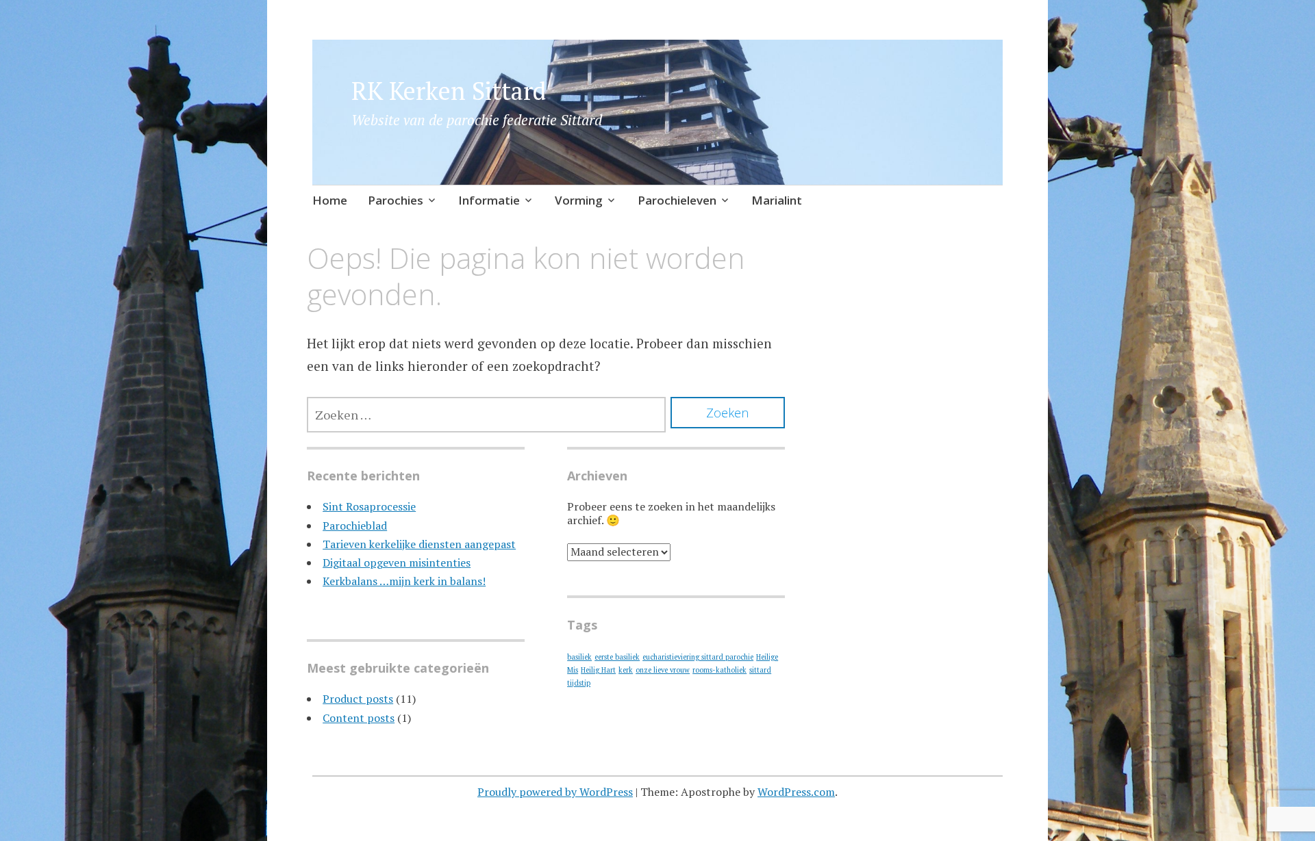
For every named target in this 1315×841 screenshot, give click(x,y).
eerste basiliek (617, 657)
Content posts (358, 717)
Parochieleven (677, 200)
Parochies (395, 200)
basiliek (579, 657)
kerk (625, 670)
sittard (760, 670)
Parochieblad (355, 525)
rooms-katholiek (719, 670)
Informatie (489, 200)
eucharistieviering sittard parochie (697, 657)
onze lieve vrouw (663, 670)
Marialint (776, 200)
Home (329, 200)
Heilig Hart (598, 670)
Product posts (358, 698)
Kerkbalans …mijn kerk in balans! (404, 580)
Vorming (579, 200)
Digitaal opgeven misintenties (397, 562)
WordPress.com (796, 791)
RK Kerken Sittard (448, 91)
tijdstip (578, 683)
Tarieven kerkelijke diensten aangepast (419, 544)
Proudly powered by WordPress (555, 791)
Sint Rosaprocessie (369, 506)
